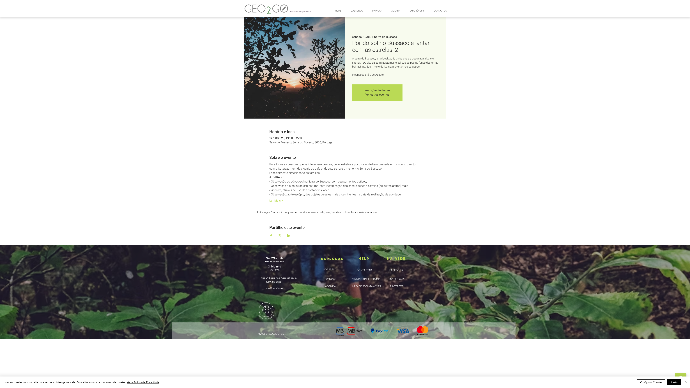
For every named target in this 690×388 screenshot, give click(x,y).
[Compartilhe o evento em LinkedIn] (288, 235)
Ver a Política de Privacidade (143, 382)
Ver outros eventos (377, 95)
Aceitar (674, 382)
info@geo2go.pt (275, 288)
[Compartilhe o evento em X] (280, 235)
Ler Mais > (276, 200)
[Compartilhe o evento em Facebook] (271, 235)
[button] (377, 10)
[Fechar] (686, 382)
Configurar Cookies (651, 382)
